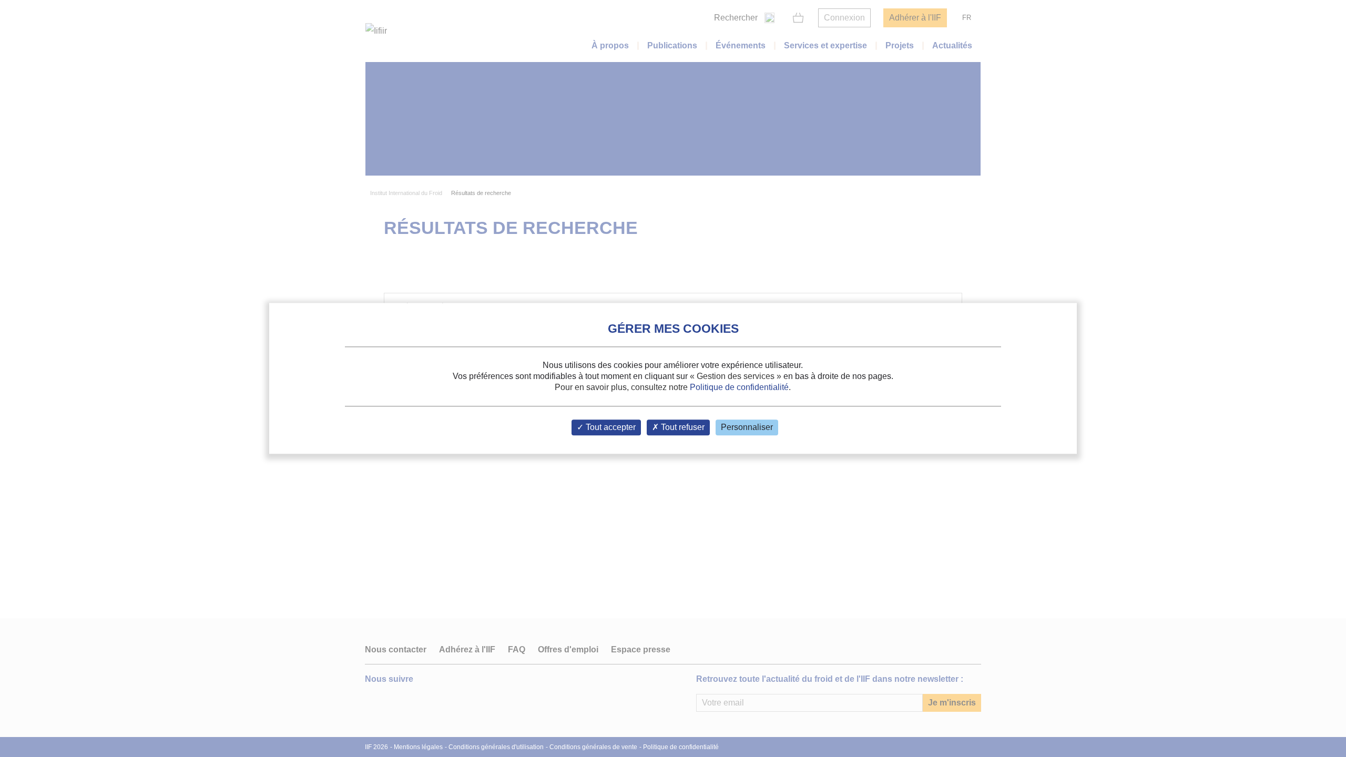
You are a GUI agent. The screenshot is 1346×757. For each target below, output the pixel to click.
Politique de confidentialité (739, 387)
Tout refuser (682, 427)
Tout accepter (610, 427)
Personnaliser (747, 427)
